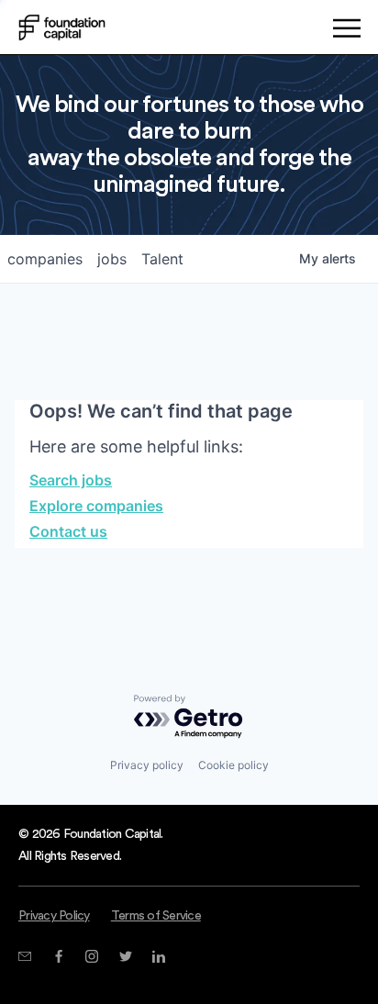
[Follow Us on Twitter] (125, 956)
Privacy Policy (54, 915)
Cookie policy (233, 765)
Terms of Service (156, 915)
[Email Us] (24, 956)
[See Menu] (346, 31)
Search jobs (70, 480)
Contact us (68, 531)
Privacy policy (146, 765)
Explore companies (96, 505)
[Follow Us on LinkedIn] (158, 956)
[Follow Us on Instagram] (91, 956)
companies (45, 259)
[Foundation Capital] (62, 27)
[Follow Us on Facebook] (58, 956)
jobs (112, 259)
